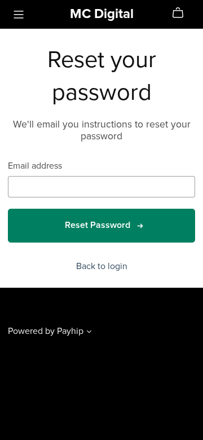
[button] (89, 333)
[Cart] (182, 13)
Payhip (70, 331)
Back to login (101, 266)
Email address (35, 166)
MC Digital (102, 14)
